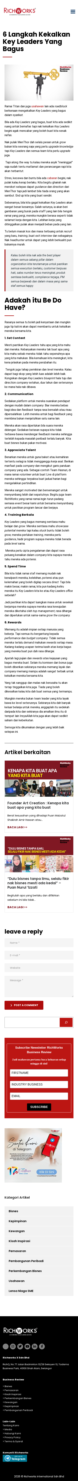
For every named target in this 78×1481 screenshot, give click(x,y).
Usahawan (16, 1281)
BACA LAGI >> (17, 827)
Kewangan (17, 1231)
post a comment (26, 1005)
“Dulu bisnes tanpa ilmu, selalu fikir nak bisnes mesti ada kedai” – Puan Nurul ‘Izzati (38, 883)
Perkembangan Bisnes (25, 1271)
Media (8, 1429)
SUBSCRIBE (39, 1106)
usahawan (37, 106)
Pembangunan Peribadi (26, 1261)
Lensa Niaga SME (21, 1291)
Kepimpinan (17, 1221)
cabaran (52, 178)
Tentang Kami (11, 1425)
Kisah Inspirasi (19, 1241)
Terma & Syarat (14, 1441)
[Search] (66, 1022)
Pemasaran (17, 1251)
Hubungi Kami (13, 1433)
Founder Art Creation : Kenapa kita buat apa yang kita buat (38, 805)
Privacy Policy (12, 1437)
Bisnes (13, 1211)
